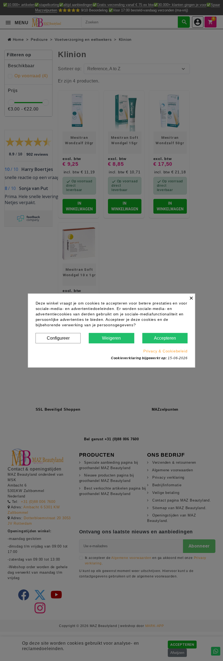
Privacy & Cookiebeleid (165, 351)
